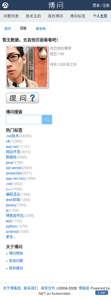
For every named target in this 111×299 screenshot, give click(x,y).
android (17, 231)
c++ (14, 188)
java (14, 162)
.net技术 (19, 135)
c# (14, 140)
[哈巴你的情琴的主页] (28, 68)
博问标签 (78, 15)
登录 (96, 5)
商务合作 (48, 287)
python (17, 225)
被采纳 (41, 28)
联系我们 (31, 287)
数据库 (16, 156)
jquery (16, 204)
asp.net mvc (21, 178)
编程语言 (18, 194)
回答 (23, 28)
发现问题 (16, 260)
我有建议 (16, 267)
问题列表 (11, 15)
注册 (106, 5)
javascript (19, 172)
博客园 (83, 287)
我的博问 (55, 15)
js (12, 210)
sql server (19, 167)
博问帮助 (16, 253)
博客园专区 (20, 215)
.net (14, 183)
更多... (11, 236)
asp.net (18, 146)
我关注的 (33, 15)
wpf (14, 220)
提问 (7, 28)
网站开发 (18, 151)
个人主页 (100, 16)
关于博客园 (12, 287)
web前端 (18, 199)
